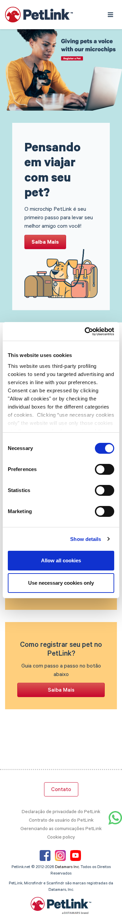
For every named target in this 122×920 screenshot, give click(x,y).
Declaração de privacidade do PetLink (61, 812)
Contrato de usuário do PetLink (61, 821)
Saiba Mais (45, 243)
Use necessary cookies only (61, 583)
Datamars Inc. (67, 867)
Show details (85, 539)
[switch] (104, 469)
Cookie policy (61, 838)
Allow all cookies (61, 560)
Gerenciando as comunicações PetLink (61, 829)
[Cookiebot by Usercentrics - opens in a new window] (86, 331)
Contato (61, 790)
